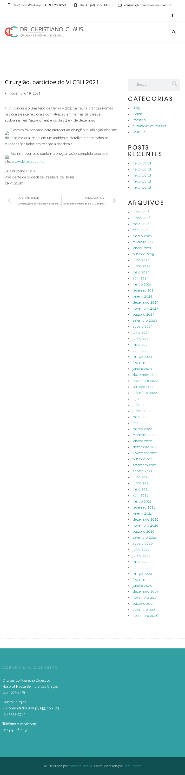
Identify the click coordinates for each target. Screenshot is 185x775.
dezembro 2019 (145, 591)
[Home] (44, 36)
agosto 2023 (142, 326)
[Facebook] (172, 16)
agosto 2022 (142, 399)
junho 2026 (142, 218)
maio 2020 (141, 562)
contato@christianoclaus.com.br (148, 5)
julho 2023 (141, 332)
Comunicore (132, 766)
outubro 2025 (143, 254)
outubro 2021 (143, 459)
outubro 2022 (143, 387)
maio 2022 (141, 417)
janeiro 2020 (142, 586)
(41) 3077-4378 (13, 692)
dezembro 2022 (145, 375)
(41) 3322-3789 (14, 714)
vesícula (139, 132)
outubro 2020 (143, 531)
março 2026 (142, 236)
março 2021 (142, 501)
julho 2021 (141, 477)
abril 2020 (141, 568)
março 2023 (142, 357)
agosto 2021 (142, 471)
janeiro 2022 (142, 441)
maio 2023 (141, 345)
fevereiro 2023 (144, 363)
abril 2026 (141, 230)
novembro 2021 (145, 453)
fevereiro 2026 (144, 242)
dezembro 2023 (145, 302)
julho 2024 (141, 260)
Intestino (139, 120)
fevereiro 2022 (144, 435)
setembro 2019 (144, 610)
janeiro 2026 (142, 248)
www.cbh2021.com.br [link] (29, 161)
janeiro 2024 (142, 296)
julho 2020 (141, 549)
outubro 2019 (143, 603)
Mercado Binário (80, 766)
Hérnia (138, 114)
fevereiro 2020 (144, 580)
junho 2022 (141, 411)
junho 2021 (141, 483)
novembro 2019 (145, 597)
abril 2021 (140, 495)
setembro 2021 (144, 465)
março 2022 (142, 429)
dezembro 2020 (146, 519)
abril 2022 (140, 423)
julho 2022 (141, 405)
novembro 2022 (145, 381)
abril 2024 (140, 278)
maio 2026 (141, 224)
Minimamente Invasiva (149, 126)
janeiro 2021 (142, 513)
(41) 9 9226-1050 (15, 730)
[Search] (174, 84)
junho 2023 (141, 338)
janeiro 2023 (142, 369)
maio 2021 (141, 489)
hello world (142, 163)
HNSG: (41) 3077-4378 (95, 5)
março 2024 (142, 284)
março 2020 (142, 574)
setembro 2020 (145, 537)
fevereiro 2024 (144, 290)
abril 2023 (140, 351)
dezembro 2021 (145, 447)
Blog (136, 108)
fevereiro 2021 (144, 507)
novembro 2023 (145, 308)
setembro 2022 (145, 393)
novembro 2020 (145, 525)
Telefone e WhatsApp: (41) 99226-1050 (39, 5)
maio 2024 (141, 272)
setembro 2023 (145, 320)
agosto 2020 (143, 543)
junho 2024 (141, 266)
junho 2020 (142, 555)
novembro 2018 (145, 616)
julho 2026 (141, 212)
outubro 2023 (143, 314)
